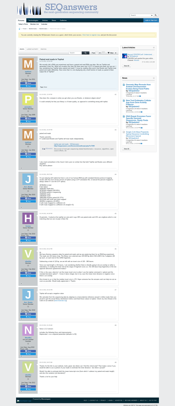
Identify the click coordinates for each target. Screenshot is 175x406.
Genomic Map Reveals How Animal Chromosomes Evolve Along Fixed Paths (138, 87)
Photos (43, 49)
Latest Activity (32, 49)
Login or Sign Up (150, 20)
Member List (34, 24)
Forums (21, 20)
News (54, 20)
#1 (115, 59)
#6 (115, 249)
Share (29, 83)
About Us (143, 400)
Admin (110, 400)
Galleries (63, 20)
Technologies (33, 20)
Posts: (23, 81)
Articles (45, 20)
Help (85, 400)
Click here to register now (91, 35)
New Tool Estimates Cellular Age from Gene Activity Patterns (138, 102)
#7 (115, 290)
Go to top (153, 400)
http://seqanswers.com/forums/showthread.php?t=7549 (74, 146)
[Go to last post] (140, 96)
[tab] (21, 49)
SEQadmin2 (134, 56)
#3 (115, 130)
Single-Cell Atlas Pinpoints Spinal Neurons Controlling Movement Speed (137, 134)
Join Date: (24, 79)
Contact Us (94, 400)
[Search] (155, 15)
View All (126, 66)
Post (29, 86)
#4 (115, 174)
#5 (115, 213)
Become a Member (131, 400)
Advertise (118, 400)
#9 (115, 362)
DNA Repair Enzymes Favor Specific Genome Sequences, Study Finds (138, 118)
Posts (22, 49)
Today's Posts (23, 24)
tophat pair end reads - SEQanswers (66, 144)
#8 (115, 325)
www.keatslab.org (60, 300)
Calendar (44, 24)
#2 (115, 94)
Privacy (103, 400)
